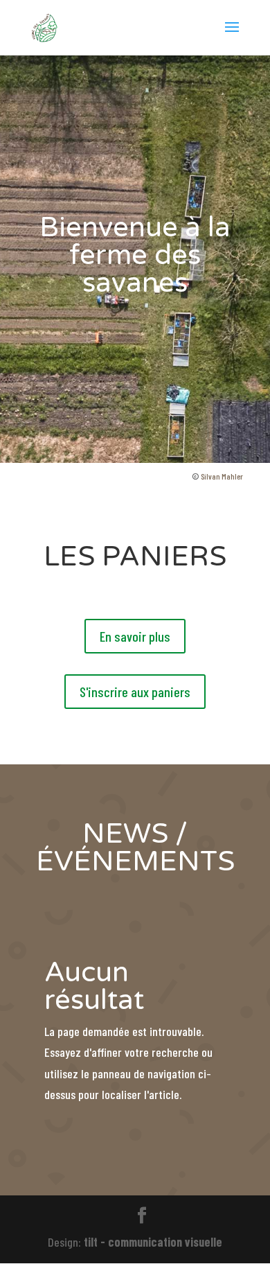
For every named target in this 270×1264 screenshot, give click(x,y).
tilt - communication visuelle (153, 1241)
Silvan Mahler (222, 476)
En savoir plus (135, 636)
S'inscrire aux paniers (135, 691)
